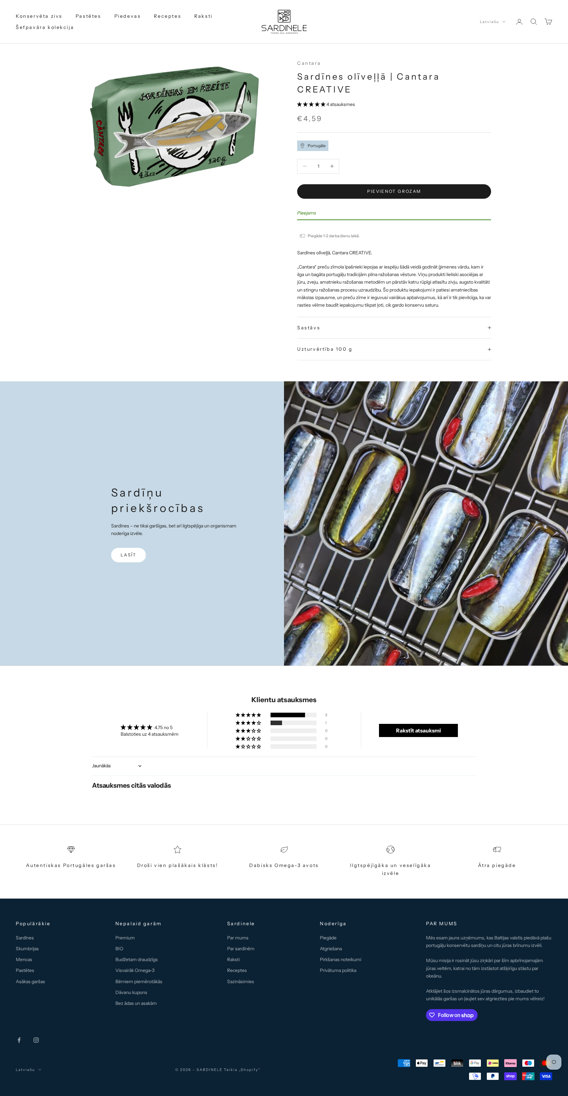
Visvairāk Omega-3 (134, 970)
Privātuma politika (338, 970)
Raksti (203, 16)
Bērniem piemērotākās (138, 981)
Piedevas (127, 16)
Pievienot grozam (394, 191)
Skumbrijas (27, 949)
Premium (125, 938)
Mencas (24, 959)
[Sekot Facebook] (19, 1040)
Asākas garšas (30, 981)
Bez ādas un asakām (136, 1003)
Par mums (237, 938)
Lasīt (128, 554)
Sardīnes (25, 938)
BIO (119, 949)
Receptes (167, 16)
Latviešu (489, 21)
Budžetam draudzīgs (136, 959)
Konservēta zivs (39, 16)
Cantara (309, 63)
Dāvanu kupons (131, 992)
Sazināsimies (240, 981)
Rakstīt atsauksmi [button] (418, 730)
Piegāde (328, 938)
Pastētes (88, 16)
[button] (311, 104)
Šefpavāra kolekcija (45, 27)
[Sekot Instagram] (36, 1040)
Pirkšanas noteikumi (340, 959)
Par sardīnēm (240, 949)
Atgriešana (331, 949)
